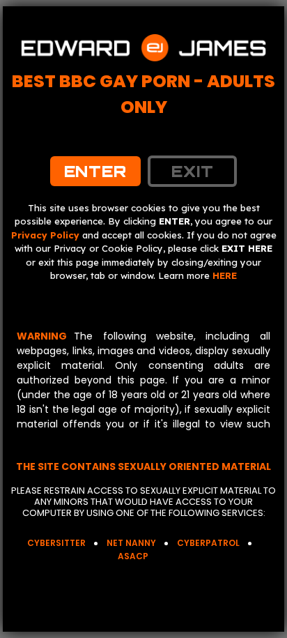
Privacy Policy (45, 235)
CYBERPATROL (208, 543)
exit (192, 171)
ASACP (133, 556)
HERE (224, 275)
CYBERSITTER (56, 543)
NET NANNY (131, 543)
